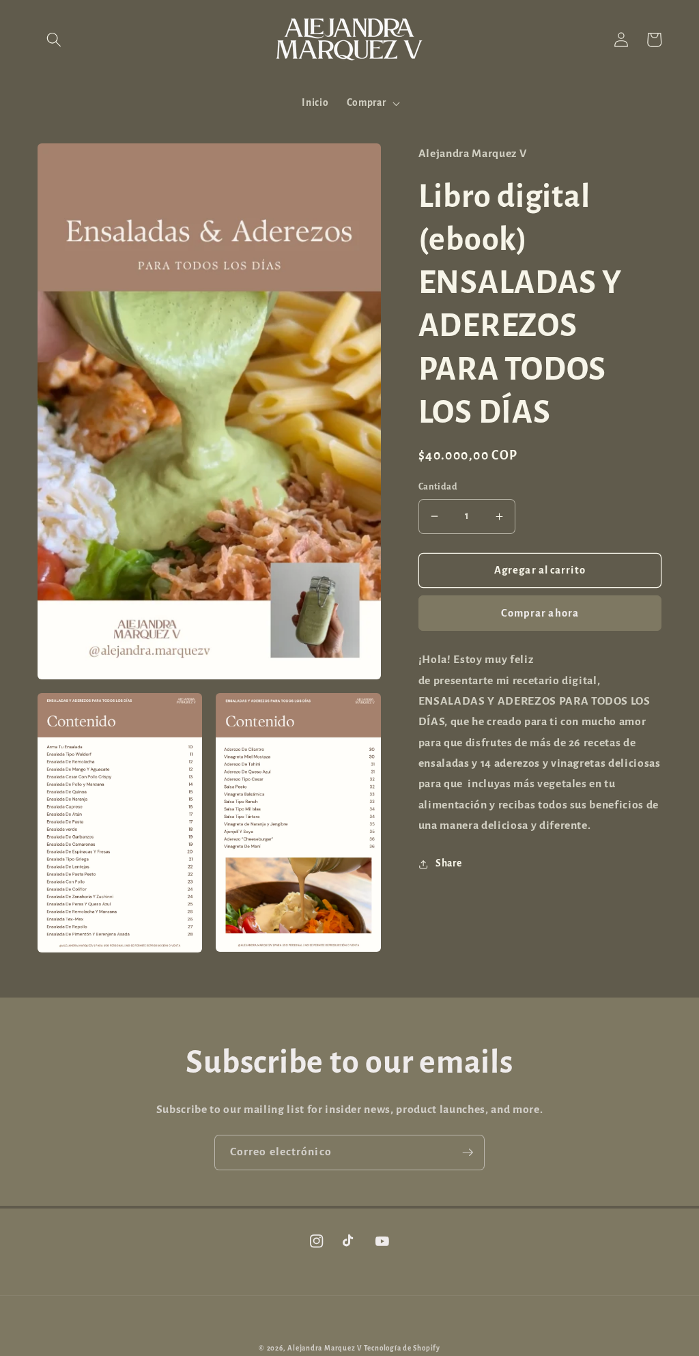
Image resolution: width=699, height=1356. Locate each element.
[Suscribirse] (467, 1152)
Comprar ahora (540, 613)
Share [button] (448, 863)
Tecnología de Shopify (402, 1348)
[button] (54, 39)
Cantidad (438, 487)
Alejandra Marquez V (324, 1348)
